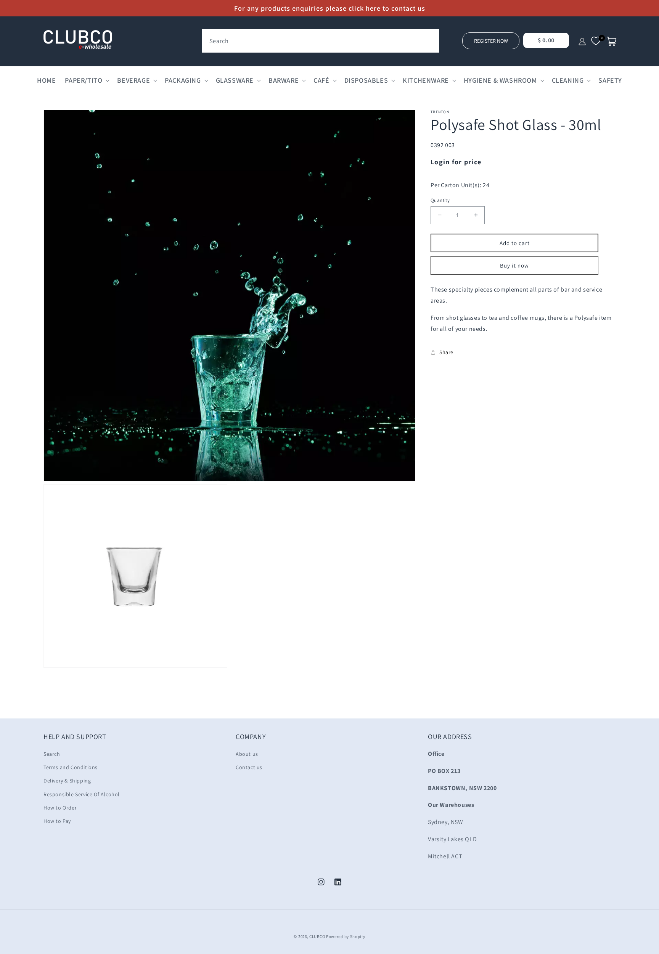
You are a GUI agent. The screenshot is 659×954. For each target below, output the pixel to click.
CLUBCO (317, 936)
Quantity (440, 200)
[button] (86, 80)
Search (51, 753)
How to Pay (57, 821)
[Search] (430, 37)
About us (247, 753)
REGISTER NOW (491, 40)
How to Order (60, 807)
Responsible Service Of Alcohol (81, 794)
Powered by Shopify (345, 936)
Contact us (249, 767)
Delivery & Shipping (67, 780)
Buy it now (514, 265)
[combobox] (320, 41)
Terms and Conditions (70, 767)
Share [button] (446, 351)
